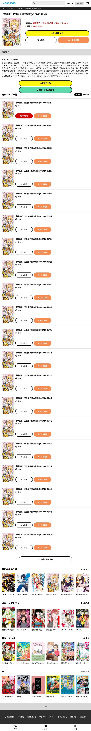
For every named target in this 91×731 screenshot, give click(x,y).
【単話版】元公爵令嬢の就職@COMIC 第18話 (33, 489)
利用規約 (21, 717)
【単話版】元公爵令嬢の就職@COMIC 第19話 (33, 512)
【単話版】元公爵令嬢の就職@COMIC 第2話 (33, 125)
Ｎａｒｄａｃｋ (62, 23)
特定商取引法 (31, 717)
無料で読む (24, 116)
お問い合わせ (62, 717)
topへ (46, 706)
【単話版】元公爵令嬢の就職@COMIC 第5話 (33, 193)
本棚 (75, 729)
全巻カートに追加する (45, 90)
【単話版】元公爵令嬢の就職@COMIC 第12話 (33, 353)
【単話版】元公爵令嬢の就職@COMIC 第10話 (33, 307)
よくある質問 (9, 717)
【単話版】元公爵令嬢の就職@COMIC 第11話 (33, 330)
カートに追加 (73, 40)
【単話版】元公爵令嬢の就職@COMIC (28, 8)
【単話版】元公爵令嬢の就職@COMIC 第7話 (33, 239)
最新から (86, 94)
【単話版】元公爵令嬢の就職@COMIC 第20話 (34, 534)
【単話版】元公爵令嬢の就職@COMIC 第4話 (33, 171)
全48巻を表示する (45, 559)
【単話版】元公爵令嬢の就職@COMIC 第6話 (33, 216)
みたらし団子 (48, 23)
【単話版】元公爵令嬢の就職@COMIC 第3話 (33, 148)
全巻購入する (45, 83)
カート (45, 729)
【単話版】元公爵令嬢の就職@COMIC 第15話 (33, 421)
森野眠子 (36, 23)
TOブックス (38, 26)
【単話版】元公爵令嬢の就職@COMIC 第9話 (33, 284)
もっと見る (84, 569)
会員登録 (79, 3)
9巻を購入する (57, 33)
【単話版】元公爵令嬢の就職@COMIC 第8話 (33, 262)
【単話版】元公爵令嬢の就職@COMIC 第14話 (33, 398)
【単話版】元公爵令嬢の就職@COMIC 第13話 (33, 375)
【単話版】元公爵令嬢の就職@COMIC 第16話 (33, 443)
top (3, 8)
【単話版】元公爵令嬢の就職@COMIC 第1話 (33, 103)
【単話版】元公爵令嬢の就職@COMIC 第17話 (33, 466)
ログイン (70, 3)
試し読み (41, 40)
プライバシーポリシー (47, 717)
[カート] (87, 3)
